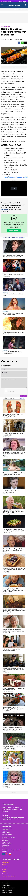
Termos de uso (6, 885)
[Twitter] (25, 43)
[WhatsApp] (22, 43)
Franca (4, 869)
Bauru (4, 864)
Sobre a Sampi (6, 883)
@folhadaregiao (10, 850)
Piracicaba (5, 873)
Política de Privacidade (8, 887)
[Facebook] (19, 43)
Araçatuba (5, 862)
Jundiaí (4, 871)
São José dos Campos (8, 876)
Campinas (5, 867)
